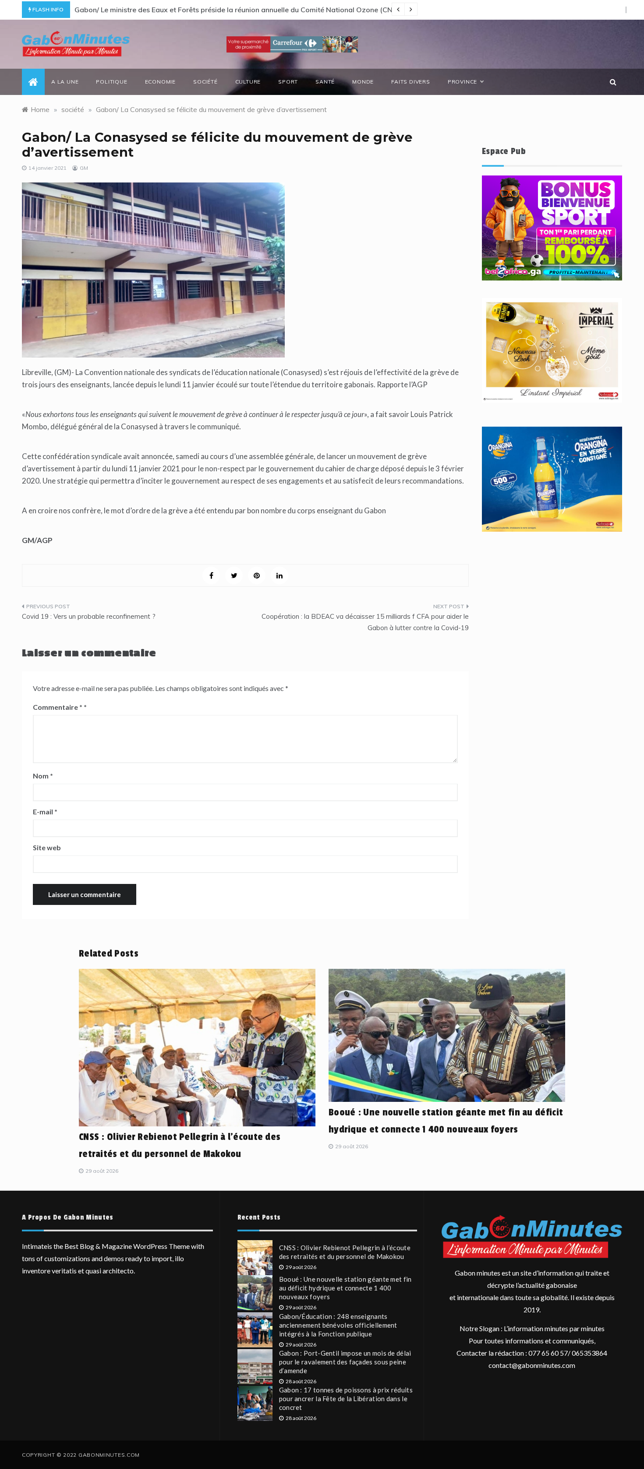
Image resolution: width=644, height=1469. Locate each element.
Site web (47, 847)
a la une (64, 81)
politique (111, 81)
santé (325, 81)
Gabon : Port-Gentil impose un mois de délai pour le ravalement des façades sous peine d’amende (345, 1361)
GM (84, 168)
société (205, 81)
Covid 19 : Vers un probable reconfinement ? (89, 616)
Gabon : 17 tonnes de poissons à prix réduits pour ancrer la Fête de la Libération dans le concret (346, 1398)
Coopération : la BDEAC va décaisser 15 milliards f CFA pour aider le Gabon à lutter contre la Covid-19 (365, 622)
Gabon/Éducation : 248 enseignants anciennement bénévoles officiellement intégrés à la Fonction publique (338, 1325)
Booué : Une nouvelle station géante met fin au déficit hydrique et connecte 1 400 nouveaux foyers (345, 1288)
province (462, 81)
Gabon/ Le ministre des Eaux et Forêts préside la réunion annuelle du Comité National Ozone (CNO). (238, 9)
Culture (248, 81)
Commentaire (57, 707)
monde (363, 81)
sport (288, 81)
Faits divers (410, 81)
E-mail (45, 811)
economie (160, 81)
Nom (43, 775)
